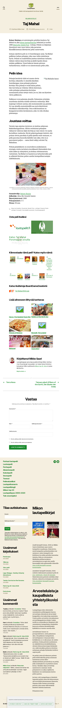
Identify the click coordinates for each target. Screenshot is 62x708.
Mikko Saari (21, 29)
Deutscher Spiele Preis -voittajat (31, 208)
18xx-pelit (6, 567)
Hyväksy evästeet (16, 704)
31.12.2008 (37, 29)
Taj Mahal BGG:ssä (22, 291)
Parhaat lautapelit (10, 461)
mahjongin (39, 575)
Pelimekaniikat (9, 481)
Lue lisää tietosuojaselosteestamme (14, 537)
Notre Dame (42, 279)
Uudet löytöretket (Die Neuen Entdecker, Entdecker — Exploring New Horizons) (49, 264)
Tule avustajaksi (10, 496)
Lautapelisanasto (10, 484)
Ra (42, 262)
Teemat (6, 478)
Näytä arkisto (21, 371)
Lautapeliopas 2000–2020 (14, 493)
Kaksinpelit (7, 473)
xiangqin (52, 575)
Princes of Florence (34, 263)
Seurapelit (7, 476)
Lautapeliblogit (9, 487)
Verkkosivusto (13, 431)
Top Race (27, 279)
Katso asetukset (46, 704)
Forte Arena (7, 591)
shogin (45, 575)
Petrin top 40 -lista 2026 (11, 586)
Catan (27, 262)
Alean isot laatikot (16, 208)
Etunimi (6, 514)
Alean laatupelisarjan (28, 43)
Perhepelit (7, 467)
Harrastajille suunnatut (28, 210)
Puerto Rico (13, 262)
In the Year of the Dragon (49, 276)
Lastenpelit (8, 464)
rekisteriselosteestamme (11, 538)
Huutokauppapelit (40, 210)
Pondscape (6, 556)
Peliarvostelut (31, 18)
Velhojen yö (35, 275)
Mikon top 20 (8, 490)
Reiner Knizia (25, 194)
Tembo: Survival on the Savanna (13, 580)
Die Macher (13, 275)
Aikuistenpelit (9, 470)
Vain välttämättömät (31, 704)
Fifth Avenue (20, 258)
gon (34, 575)
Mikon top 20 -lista (41, 366)
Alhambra (20, 279)
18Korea (5, 562)
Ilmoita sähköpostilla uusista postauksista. (21, 442)
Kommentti (12, 409)
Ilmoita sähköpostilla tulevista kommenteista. (22, 439)
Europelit (18, 210)
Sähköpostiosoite (37, 423)
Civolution (17, 609)
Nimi (10, 423)
